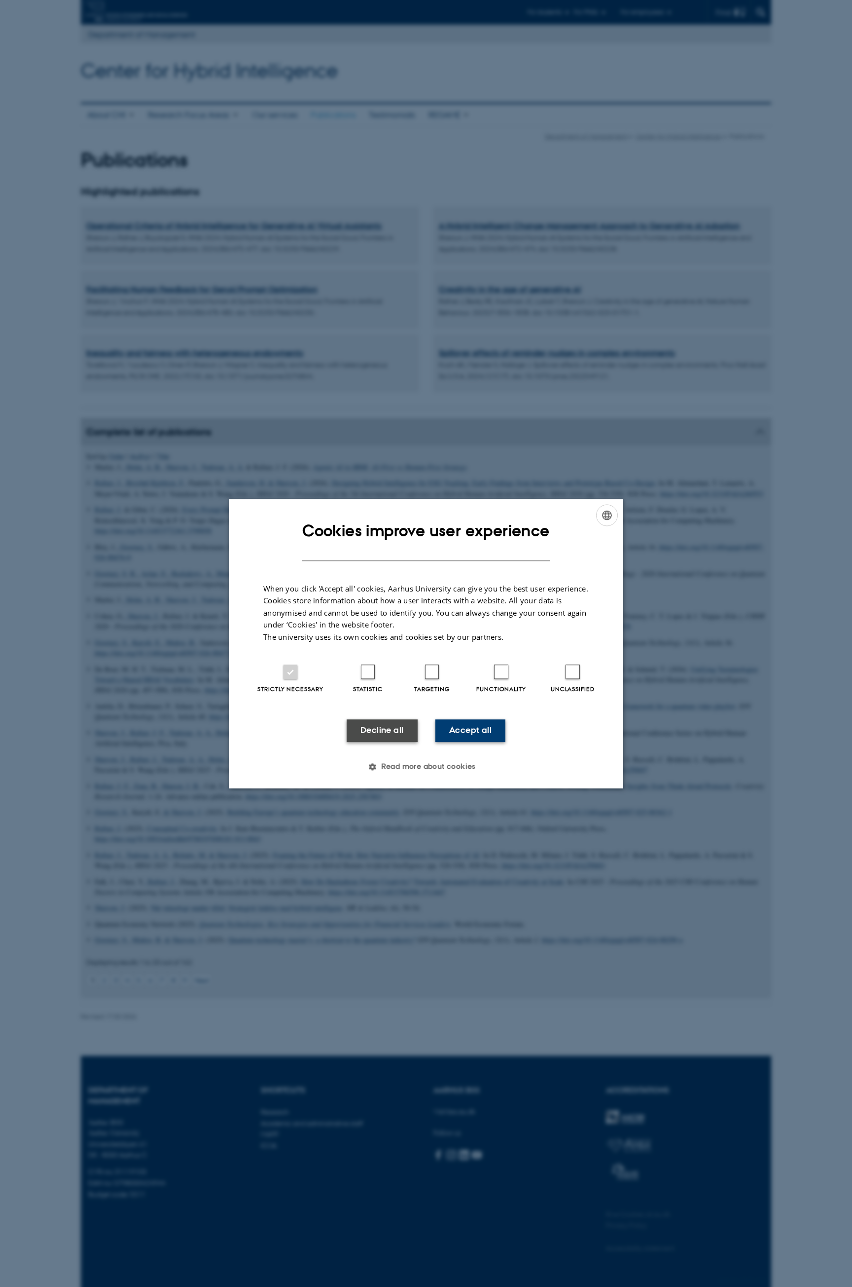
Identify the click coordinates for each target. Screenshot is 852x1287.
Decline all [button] (381, 730)
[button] (426, 766)
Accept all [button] (470, 730)
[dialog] (426, 643)
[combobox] (607, 515)
